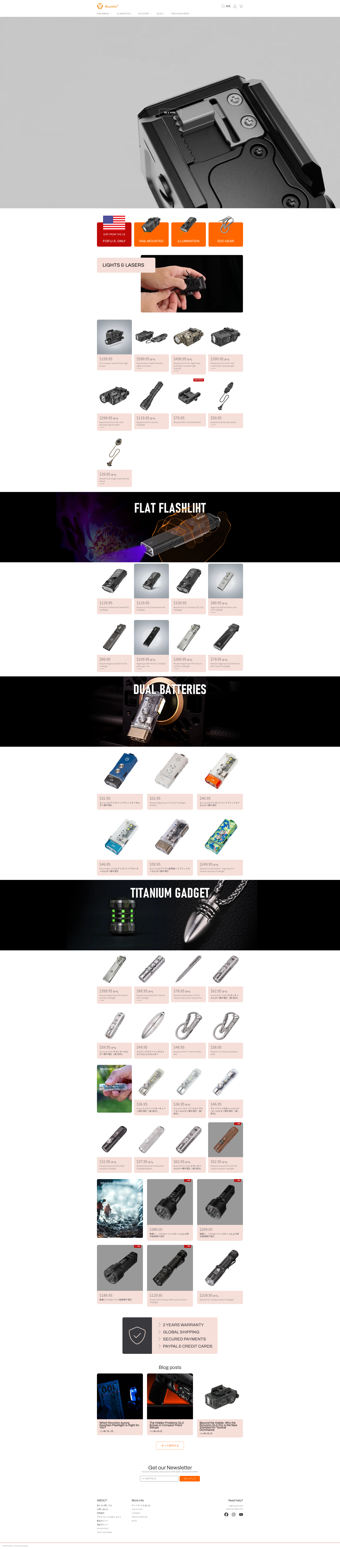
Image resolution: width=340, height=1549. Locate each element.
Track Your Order (104, 1532)
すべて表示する (170, 1445)
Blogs (160, 13)
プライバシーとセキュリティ (109, 1517)
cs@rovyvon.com (236, 1505)
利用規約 (100, 1513)
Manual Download (139, 1517)
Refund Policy (103, 1528)
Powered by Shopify (21, 1546)
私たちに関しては (104, 1505)
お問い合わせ (102, 1509)
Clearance (136, 1513)
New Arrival (103, 13)
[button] (227, 6)
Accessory (143, 13)
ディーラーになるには (141, 1505)
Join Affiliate (137, 1509)
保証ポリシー (102, 1524)
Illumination (124, 13)
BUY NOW (170, 112)
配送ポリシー (102, 1521)
